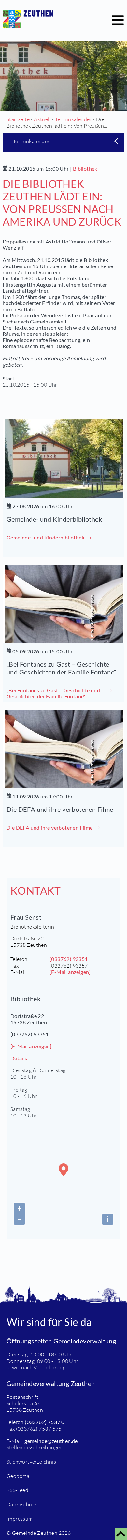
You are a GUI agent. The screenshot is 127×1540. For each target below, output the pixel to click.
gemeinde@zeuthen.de (51, 1441)
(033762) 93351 (68, 959)
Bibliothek (85, 168)
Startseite (18, 119)
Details (18, 1058)
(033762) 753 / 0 (44, 1422)
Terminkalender (73, 119)
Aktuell (42, 119)
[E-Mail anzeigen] (70, 972)
